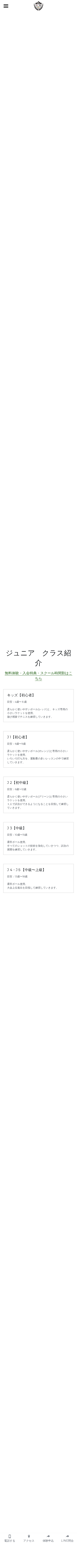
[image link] (38, 5)
